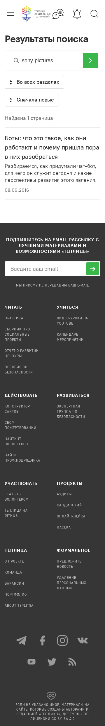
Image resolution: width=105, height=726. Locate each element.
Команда (13, 572)
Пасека (64, 527)
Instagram (63, 640)
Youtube (32, 662)
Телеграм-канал (22, 640)
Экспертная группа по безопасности (71, 412)
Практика (14, 318)
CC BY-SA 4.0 (63, 719)
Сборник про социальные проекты (17, 335)
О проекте (14, 561)
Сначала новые (35, 100)
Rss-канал (73, 662)
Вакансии (14, 584)
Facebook (42, 640)
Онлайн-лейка (71, 516)
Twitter (52, 662)
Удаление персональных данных (71, 583)
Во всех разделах (38, 82)
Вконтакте (83, 640)
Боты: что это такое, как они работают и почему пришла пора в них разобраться (52, 147)
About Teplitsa (19, 606)
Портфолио (16, 595)
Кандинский (69, 505)
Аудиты (64, 494)
